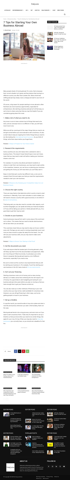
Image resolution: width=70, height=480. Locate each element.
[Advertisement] (24, 76)
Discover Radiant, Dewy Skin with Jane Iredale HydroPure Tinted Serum (16, 438)
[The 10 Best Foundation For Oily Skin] (50, 452)
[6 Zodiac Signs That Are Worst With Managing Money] (28, 427)
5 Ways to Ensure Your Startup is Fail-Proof (22, 241)
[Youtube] (63, 466)
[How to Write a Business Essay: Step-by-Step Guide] (28, 452)
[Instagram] (52, 466)
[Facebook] (15, 351)
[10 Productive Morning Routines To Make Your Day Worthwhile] (6, 420)
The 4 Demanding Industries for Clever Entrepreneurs (36, 376)
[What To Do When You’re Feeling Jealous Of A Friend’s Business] (9, 368)
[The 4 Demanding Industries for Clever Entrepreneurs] (38, 368)
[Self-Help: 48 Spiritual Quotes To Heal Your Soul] (50, 34)
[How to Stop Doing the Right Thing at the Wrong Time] (6, 427)
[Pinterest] (23, 351)
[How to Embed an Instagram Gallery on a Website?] (28, 438)
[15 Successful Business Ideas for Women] (24, 384)
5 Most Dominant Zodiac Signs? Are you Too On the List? (38, 414)
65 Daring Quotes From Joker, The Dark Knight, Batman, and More (59, 28)
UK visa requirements (33, 267)
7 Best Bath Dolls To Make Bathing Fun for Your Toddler (60, 438)
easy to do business (11, 200)
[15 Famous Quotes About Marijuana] (50, 420)
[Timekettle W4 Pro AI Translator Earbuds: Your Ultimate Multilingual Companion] (6, 451)
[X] (19, 351)
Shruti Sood (8, 30)
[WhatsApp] (27, 351)
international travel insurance (24, 137)
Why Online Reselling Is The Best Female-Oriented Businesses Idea (38, 392)
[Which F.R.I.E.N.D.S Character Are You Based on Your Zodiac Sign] (28, 421)
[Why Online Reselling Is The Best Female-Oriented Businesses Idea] (38, 384)
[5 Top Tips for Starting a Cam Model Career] (24, 368)
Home (4, 19)
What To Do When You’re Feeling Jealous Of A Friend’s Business (9, 376)
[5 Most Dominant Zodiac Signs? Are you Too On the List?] (28, 414)
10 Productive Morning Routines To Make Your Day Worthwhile (15, 420)
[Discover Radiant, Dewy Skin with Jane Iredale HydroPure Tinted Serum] (6, 438)
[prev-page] (4, 399)
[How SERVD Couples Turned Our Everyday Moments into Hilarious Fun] (50, 444)
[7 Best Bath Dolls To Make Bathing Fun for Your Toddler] (50, 438)
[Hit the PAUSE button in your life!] (6, 414)
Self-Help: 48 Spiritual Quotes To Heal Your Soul (60, 413)
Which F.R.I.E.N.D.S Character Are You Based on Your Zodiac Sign (38, 421)
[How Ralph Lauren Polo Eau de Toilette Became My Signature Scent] (6, 444)
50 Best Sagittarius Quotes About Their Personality (58, 48)
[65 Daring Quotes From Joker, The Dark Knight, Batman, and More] (50, 27)
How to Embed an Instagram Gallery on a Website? (37, 438)
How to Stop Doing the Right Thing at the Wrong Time (16, 427)
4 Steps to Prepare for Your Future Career (21, 143)
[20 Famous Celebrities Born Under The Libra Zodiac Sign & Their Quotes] (50, 426)
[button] (65, 14)
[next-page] (7, 399)
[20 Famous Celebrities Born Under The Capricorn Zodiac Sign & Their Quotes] (50, 40)
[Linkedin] (56, 466)
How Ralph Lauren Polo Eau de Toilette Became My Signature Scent (16, 444)
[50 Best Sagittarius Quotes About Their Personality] (50, 48)
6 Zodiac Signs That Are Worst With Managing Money (38, 427)
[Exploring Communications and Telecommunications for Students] (28, 444)
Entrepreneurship (12, 19)
